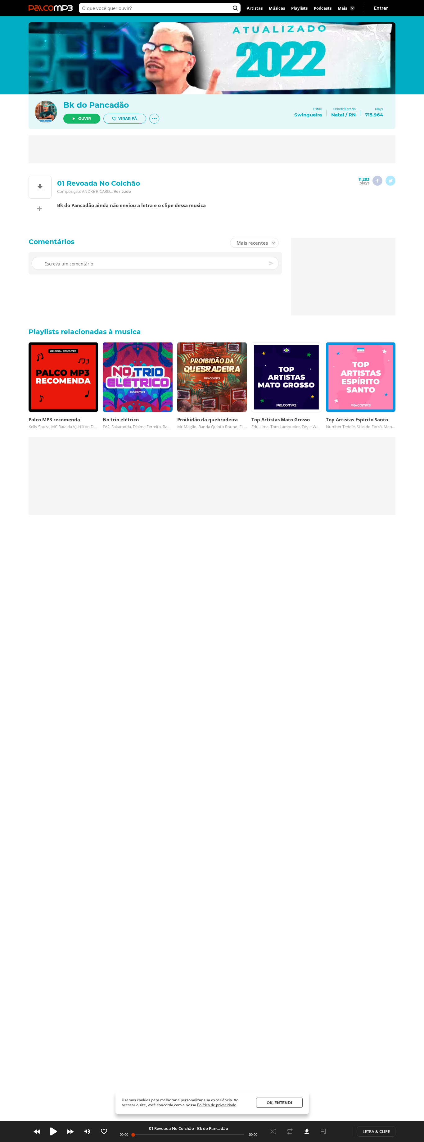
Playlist (323, 1131)
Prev (37, 1131)
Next (70, 1131)
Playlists (299, 8)
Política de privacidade (216, 1105)
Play (53, 1131)
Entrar (381, 8)
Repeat (290, 1131)
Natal (337, 115)
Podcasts (323, 8)
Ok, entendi (279, 1102)
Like (104, 1131)
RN (352, 115)
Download (306, 1131)
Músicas (277, 8)
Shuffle (273, 1131)
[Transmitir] (340, 1131)
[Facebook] (377, 181)
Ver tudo (122, 191)
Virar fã (127, 118)
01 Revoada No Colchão (171, 1128)
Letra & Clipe (376, 1131)
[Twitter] (390, 181)
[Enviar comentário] (271, 263)
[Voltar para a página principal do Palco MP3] (52, 8)
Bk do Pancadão (96, 105)
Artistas (255, 8)
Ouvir (84, 118)
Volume (87, 1131)
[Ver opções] (154, 119)
